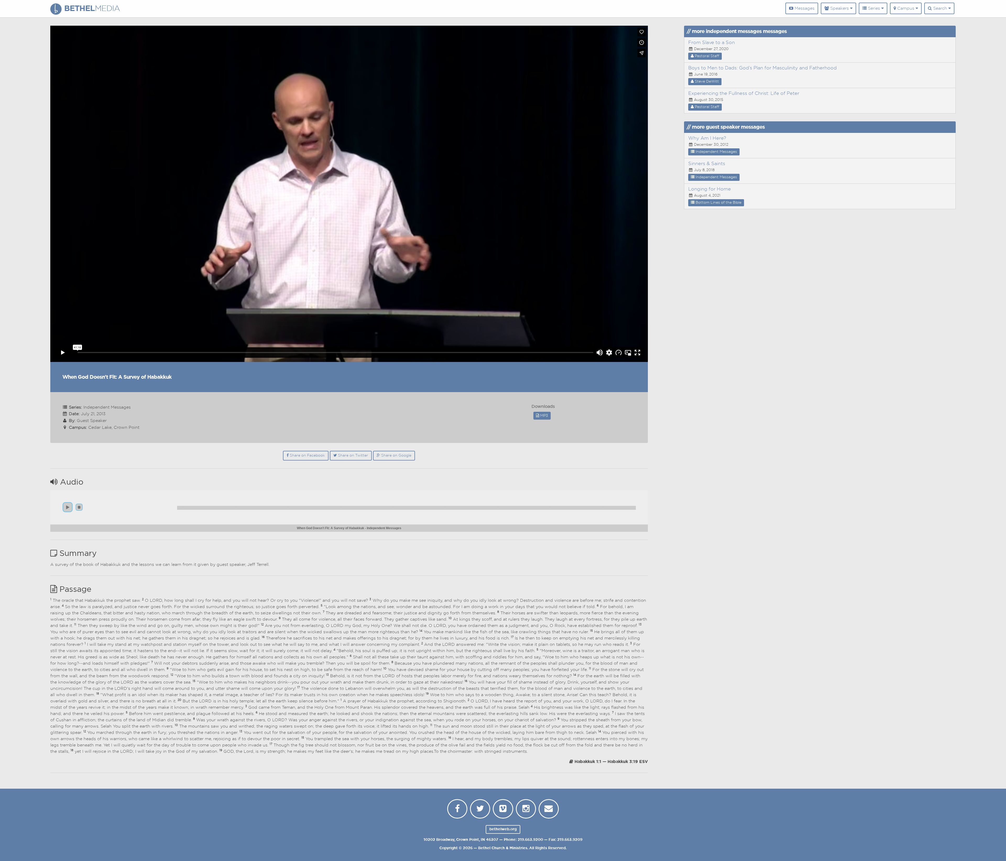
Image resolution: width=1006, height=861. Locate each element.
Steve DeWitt (706, 81)
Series (874, 8)
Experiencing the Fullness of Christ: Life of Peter (743, 93)
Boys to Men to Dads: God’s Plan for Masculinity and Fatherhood (762, 68)
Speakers (839, 8)
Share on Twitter (352, 455)
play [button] (67, 507)
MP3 (543, 416)
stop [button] (79, 507)
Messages (803, 8)
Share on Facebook (307, 455)
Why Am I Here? (707, 138)
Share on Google (395, 455)
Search (940, 8)
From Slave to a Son (711, 42)
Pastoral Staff (706, 56)
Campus (906, 8)
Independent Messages (716, 152)
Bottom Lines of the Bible (718, 202)
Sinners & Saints (706, 163)
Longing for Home (709, 189)
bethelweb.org (503, 829)
